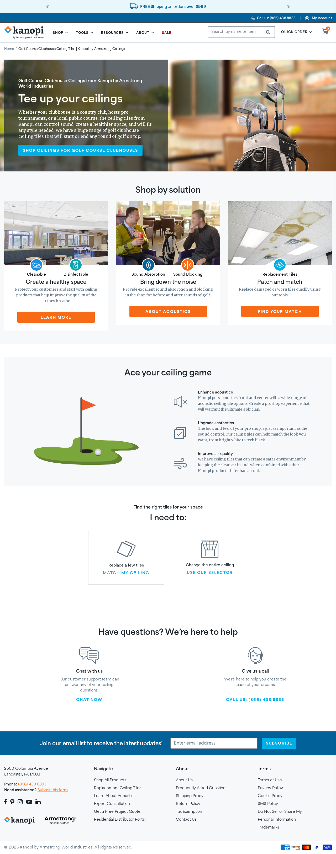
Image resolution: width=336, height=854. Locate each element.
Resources (112, 32)
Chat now (89, 699)
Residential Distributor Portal (119, 819)
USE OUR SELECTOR (210, 573)
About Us (184, 779)
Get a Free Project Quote (117, 811)
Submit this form (53, 789)
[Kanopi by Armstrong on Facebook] (6, 801)
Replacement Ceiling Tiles (117, 787)
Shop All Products (110, 779)
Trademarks (268, 827)
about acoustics (168, 311)
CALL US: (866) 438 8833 (255, 699)
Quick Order (294, 31)
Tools (82, 32)
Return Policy (188, 803)
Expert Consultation (112, 803)
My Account (322, 18)
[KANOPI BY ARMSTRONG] (26, 32)
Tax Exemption (189, 811)
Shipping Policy (189, 795)
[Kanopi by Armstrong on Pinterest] (12, 801)
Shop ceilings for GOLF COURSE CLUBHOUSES (80, 150)
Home (9, 48)
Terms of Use (270, 779)
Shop (58, 32)
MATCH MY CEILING (126, 573)
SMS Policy (268, 803)
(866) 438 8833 (32, 784)
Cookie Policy (270, 795)
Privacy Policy (270, 787)
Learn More (56, 317)
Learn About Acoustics (114, 795)
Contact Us (186, 819)
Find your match (280, 311)
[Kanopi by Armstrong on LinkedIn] (38, 801)
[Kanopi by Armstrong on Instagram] (20, 801)
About (142, 32)
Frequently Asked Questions (201, 787)
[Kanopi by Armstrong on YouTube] (29, 802)
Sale (166, 32)
